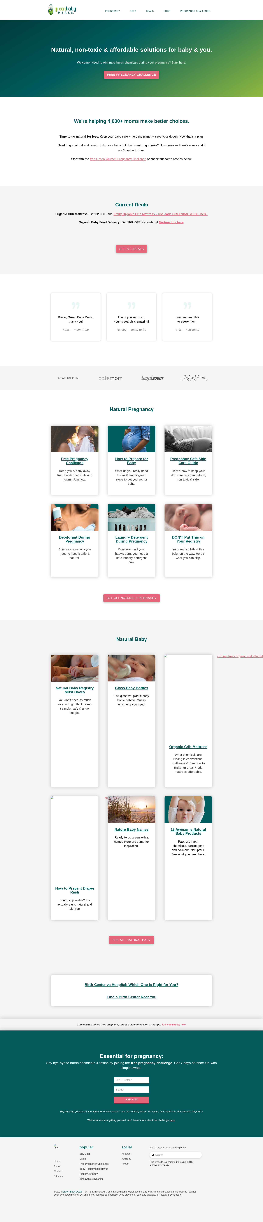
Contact (58, 1171)
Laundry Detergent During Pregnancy (131, 539)
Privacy (163, 1194)
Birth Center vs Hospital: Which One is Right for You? (131, 985)
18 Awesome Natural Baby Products (188, 831)
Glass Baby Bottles (131, 688)
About (57, 1166)
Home (57, 1161)
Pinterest (126, 1153)
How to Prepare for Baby (131, 461)
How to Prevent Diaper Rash (74, 890)
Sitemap (58, 1176)
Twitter (125, 1163)
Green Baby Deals (72, 1191)
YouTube (126, 1158)
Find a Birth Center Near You (131, 997)
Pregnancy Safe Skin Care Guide (188, 461)
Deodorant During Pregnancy (74, 539)
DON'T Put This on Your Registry (188, 539)
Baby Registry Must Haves (93, 1169)
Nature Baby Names (131, 829)
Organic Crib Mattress (188, 747)
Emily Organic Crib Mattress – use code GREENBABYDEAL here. (161, 214)
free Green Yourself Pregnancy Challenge (118, 159)
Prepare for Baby (88, 1174)
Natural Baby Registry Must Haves (75, 690)
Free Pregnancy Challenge (74, 461)
